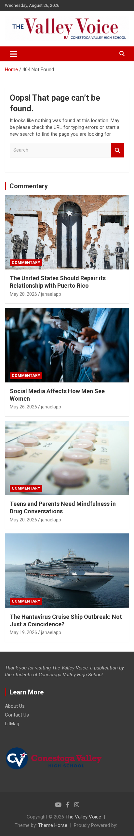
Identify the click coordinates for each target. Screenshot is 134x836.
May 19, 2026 (23, 632)
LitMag (12, 724)
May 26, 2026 (23, 406)
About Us (15, 706)
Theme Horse (52, 825)
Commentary (28, 186)
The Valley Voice (83, 817)
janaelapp (51, 294)
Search (117, 150)
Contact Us (17, 715)
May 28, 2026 (23, 294)
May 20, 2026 (23, 519)
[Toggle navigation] (13, 53)
